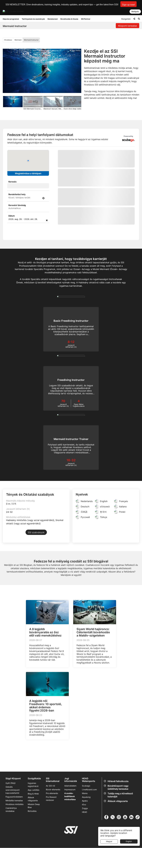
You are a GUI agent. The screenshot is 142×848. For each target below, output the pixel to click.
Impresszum (69, 789)
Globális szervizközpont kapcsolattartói (13, 790)
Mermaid (18, 40)
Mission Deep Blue (34, 805)
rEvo (84, 804)
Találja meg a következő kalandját (120, 795)
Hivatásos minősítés (14, 804)
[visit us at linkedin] (132, 817)
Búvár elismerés (53, 789)
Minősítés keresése (14, 800)
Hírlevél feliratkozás (118, 781)
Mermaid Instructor (31, 40)
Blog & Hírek (33, 793)
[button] (128, 4)
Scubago (86, 786)
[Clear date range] (47, 220)
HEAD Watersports (88, 779)
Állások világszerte (118, 801)
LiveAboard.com (89, 789)
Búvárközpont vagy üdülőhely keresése (118, 787)
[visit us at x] (114, 817)
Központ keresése (127, 25)
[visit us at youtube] (126, 817)
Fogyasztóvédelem (14, 797)
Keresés (12, 181)
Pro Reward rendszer (51, 798)
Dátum (11, 216)
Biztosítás (32, 811)
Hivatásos (8, 40)
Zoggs (85, 808)
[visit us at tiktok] (138, 817)
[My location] (43, 198)
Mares (85, 793)
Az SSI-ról (50, 786)
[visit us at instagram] (120, 817)
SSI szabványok (36, 532)
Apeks (85, 801)
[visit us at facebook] (107, 817)
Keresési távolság (17, 205)
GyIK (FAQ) (11, 783)
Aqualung (86, 797)
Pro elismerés (52, 793)
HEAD (84, 812)
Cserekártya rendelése (11, 809)
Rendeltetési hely (17, 194)
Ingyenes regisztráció (33, 784)
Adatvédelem (70, 786)
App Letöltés (33, 790)
